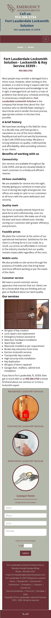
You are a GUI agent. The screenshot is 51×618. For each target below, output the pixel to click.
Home (20, 47)
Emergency (26, 585)
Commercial (35, 581)
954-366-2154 (25, 17)
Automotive (14, 585)
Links (25, 594)
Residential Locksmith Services (25, 391)
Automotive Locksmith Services (25, 461)
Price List (30, 591)
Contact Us (25, 588)
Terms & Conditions (14, 591)
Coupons (38, 585)
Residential (22, 581)
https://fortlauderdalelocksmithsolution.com (25, 575)
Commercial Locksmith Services (25, 426)
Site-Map (40, 591)
